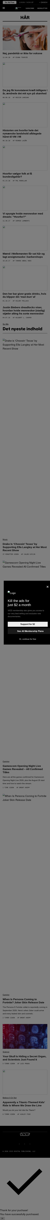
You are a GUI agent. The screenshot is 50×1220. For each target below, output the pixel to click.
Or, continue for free (27, 639)
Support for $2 (27, 624)
